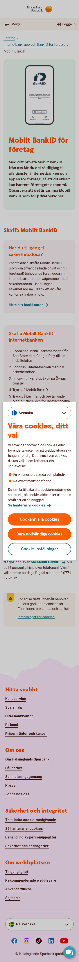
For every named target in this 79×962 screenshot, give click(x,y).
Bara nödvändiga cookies (39, 534)
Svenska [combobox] (26, 413)
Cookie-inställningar (39, 549)
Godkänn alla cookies (39, 519)
